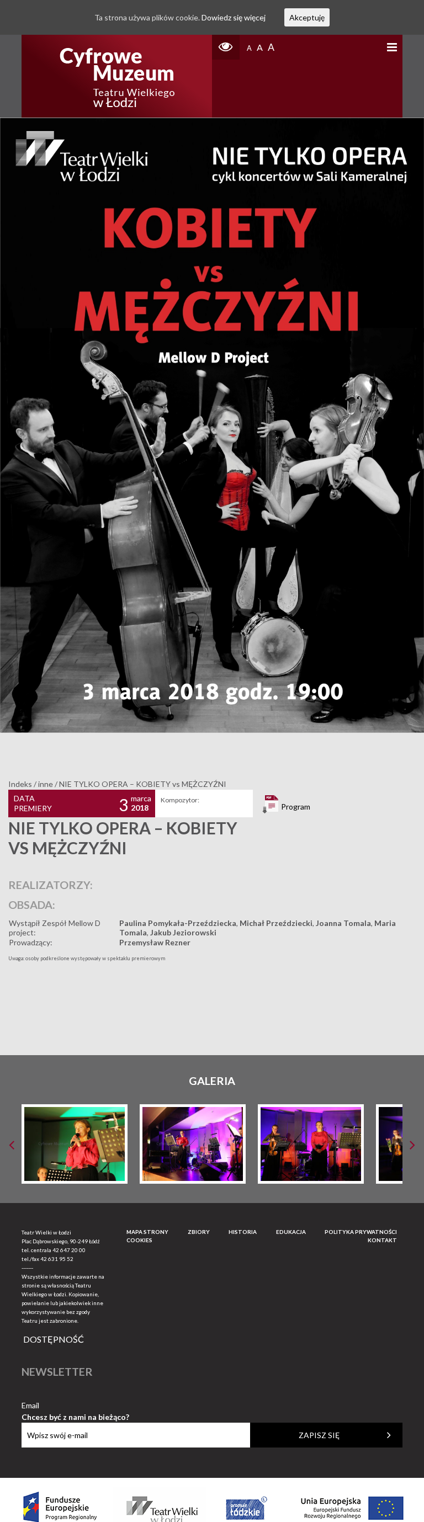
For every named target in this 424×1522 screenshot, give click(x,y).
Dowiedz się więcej (234, 17)
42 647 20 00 (69, 1250)
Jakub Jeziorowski (183, 932)
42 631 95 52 (56, 1258)
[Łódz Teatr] (117, 76)
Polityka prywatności (361, 1231)
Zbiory (199, 1231)
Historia (243, 1231)
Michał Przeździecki (276, 923)
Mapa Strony (147, 1231)
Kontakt (382, 1240)
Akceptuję (307, 17)
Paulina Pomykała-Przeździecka (177, 923)
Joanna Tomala (343, 923)
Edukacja (291, 1231)
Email (75, 1406)
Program (294, 806)
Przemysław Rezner (154, 942)
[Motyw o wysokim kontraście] (226, 47)
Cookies (139, 1240)
